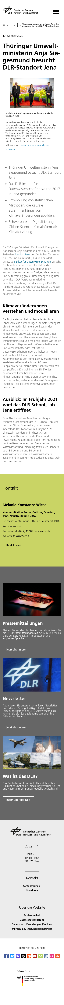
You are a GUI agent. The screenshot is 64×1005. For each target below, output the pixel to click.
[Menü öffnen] (56, 11)
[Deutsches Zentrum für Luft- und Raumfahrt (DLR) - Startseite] (21, 11)
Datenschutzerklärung (32, 919)
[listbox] (11, 25)
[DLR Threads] (23, 957)
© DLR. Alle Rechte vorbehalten (35, 145)
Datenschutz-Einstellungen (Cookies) (32, 924)
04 (17, 25)
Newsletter (32, 890)
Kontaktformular (32, 885)
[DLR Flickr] (52, 957)
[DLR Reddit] (29, 957)
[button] (32, 116)
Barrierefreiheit (32, 915)
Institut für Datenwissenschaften (32, 261)
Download (10, 149)
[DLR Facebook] (6, 957)
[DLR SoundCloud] (57, 957)
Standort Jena (22, 254)
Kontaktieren (13, 545)
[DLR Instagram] (46, 957)
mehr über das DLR (18, 799)
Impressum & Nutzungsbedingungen (32, 928)
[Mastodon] (18, 957)
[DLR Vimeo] (40, 957)
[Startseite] (4, 25)
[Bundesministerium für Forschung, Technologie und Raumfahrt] (32, 989)
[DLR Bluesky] (12, 957)
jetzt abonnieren (16, 649)
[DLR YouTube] (35, 957)
